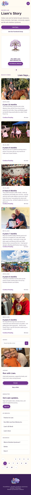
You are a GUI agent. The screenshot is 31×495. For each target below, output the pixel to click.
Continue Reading (8, 117)
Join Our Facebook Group (15, 31)
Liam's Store (7, 431)
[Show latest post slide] (14, 69)
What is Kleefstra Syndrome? (12, 442)
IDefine (6, 446)
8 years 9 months (10, 148)
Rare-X (6, 451)
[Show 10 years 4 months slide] (16, 69)
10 (25, 463)
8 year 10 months (10, 105)
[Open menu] (28, 3)
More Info (15, 68)
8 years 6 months (10, 277)
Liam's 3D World (8, 426)
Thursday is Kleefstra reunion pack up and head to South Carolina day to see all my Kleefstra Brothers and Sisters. (14, 280)
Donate (15, 383)
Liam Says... (15, 27)
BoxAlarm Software (18, 489)
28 (11, 467)
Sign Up (6, 406)
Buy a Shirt (15, 387)
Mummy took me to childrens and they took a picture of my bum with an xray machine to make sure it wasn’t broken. (14, 151)
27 (7, 467)
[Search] (26, 343)
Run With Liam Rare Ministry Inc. (13, 422)
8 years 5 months (10, 320)
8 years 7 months (10, 234)
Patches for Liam (8, 417)
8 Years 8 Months (10, 191)
